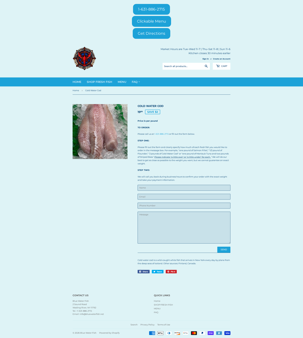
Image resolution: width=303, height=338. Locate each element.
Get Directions (151, 33)
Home (77, 81)
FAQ (135, 81)
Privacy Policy (147, 324)
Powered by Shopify (109, 333)
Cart (224, 66)
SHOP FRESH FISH (99, 81)
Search (134, 324)
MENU (122, 81)
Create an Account (221, 59)
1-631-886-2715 (151, 9)
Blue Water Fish (88, 333)
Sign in (205, 59)
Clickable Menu (151, 21)
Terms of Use (163, 324)
